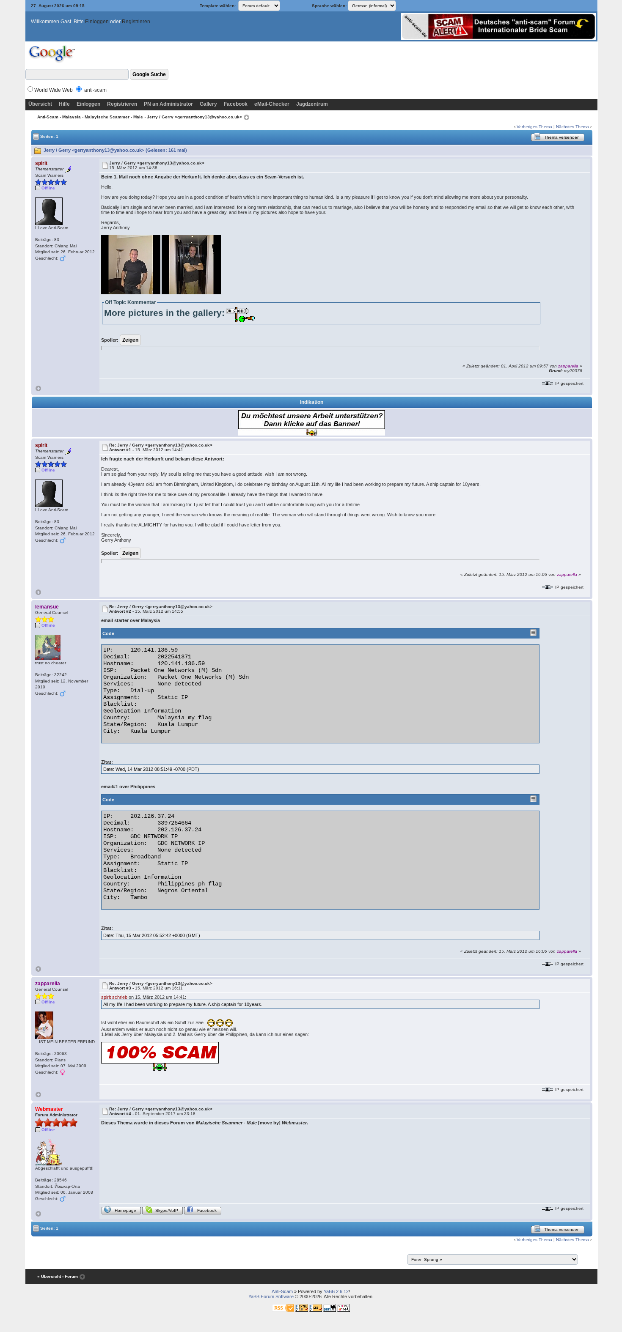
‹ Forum (70, 1276)
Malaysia (71, 117)
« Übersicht (49, 1276)
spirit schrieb (114, 997)
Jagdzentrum (312, 104)
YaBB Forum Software (271, 1296)
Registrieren (136, 22)
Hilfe (64, 104)
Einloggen (97, 22)
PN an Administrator (168, 104)
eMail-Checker (271, 104)
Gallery (208, 104)
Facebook (236, 104)
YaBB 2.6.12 (336, 1291)
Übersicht (40, 104)
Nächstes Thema (572, 126)
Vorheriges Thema (534, 126)
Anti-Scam (47, 117)
